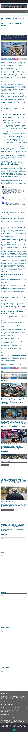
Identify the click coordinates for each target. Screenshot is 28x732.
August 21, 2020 (5, 28)
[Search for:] (14, 14)
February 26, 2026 (5, 701)
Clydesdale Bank (4, 158)
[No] (26, 727)
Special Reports (5, 714)
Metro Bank (12, 158)
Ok (14, 730)
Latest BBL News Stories (7, 704)
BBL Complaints (5, 693)
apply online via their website (12, 133)
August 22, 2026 (5, 711)
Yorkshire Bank (20, 157)
